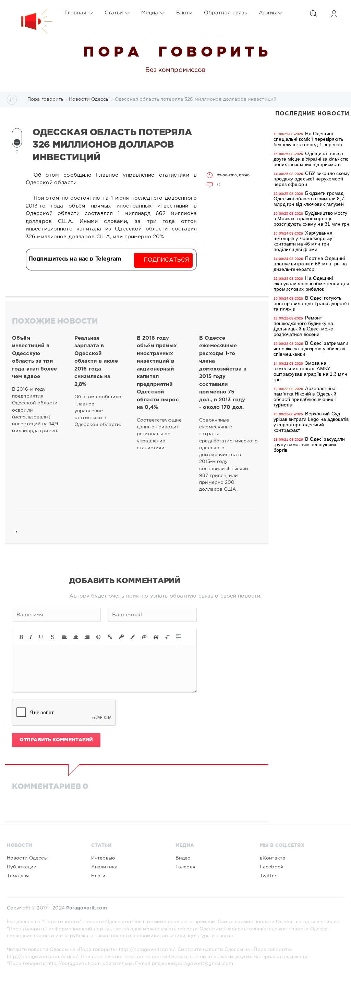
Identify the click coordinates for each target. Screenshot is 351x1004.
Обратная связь (225, 13)
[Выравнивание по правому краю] (87, 636)
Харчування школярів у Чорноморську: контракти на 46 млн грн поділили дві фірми (304, 241)
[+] (17, 133)
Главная (75, 13)
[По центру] (76, 636)
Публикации (22, 867)
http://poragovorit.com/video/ (42, 957)
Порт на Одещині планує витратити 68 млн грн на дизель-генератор (310, 263)
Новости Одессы (27, 858)
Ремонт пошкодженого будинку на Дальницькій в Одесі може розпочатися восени (303, 326)
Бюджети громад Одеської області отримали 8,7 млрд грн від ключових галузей (309, 198)
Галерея (185, 867)
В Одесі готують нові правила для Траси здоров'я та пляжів (311, 303)
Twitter (268, 876)
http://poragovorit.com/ (147, 949)
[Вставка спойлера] (178, 636)
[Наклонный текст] (31, 636)
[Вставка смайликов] (99, 636)
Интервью (103, 858)
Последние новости (312, 113)
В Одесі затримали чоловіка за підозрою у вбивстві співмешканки (311, 348)
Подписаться (166, 260)
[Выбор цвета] (132, 636)
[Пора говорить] (30, 13)
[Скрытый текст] (144, 636)
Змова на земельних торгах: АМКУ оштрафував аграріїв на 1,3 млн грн (310, 371)
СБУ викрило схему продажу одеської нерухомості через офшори (312, 179)
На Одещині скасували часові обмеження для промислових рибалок (311, 283)
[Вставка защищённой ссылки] (121, 636)
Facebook (271, 867)
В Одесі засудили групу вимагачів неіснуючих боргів (309, 444)
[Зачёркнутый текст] (52, 636)
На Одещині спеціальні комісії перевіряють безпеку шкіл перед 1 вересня (308, 139)
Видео (183, 858)
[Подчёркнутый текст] (41, 636)
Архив (267, 13)
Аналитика (104, 867)
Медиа (149, 13)
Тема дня (18, 876)
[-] (17, 142)
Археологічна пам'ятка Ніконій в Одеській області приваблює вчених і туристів (305, 396)
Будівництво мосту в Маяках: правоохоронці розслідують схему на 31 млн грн (311, 218)
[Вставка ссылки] (110, 636)
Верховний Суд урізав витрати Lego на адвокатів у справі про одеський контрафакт (311, 422)
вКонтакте (272, 858)
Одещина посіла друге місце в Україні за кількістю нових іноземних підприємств (311, 159)
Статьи (114, 13)
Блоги (184, 13)
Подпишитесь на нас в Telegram (75, 259)
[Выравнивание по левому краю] (64, 636)
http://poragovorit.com (74, 964)
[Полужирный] (21, 636)
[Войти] (334, 13)
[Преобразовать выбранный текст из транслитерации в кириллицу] (167, 636)
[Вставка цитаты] (156, 636)
